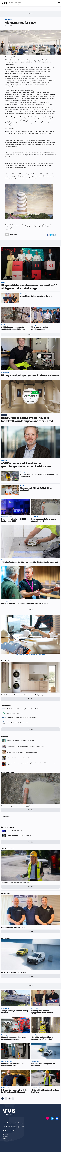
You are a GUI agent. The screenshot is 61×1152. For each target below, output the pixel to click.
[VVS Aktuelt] (4, 3)
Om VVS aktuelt (7, 1140)
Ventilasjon (8, 19)
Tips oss (5, 1134)
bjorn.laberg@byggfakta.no (15, 1127)
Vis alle (30, 699)
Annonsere (6, 1136)
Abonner (5, 1138)
